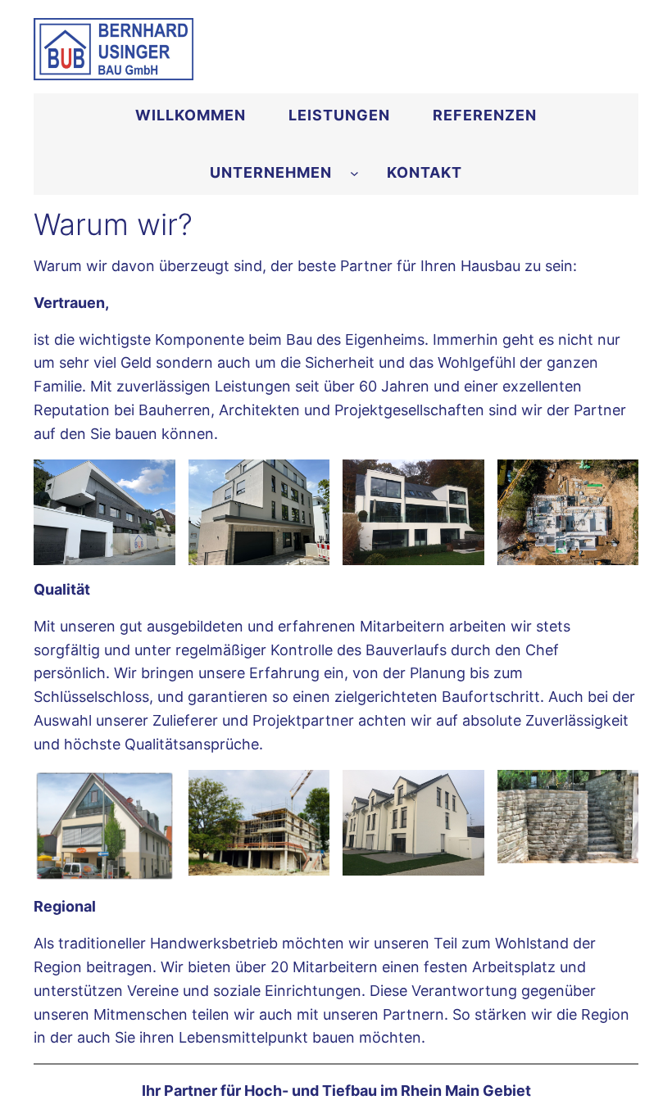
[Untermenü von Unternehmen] (354, 172)
